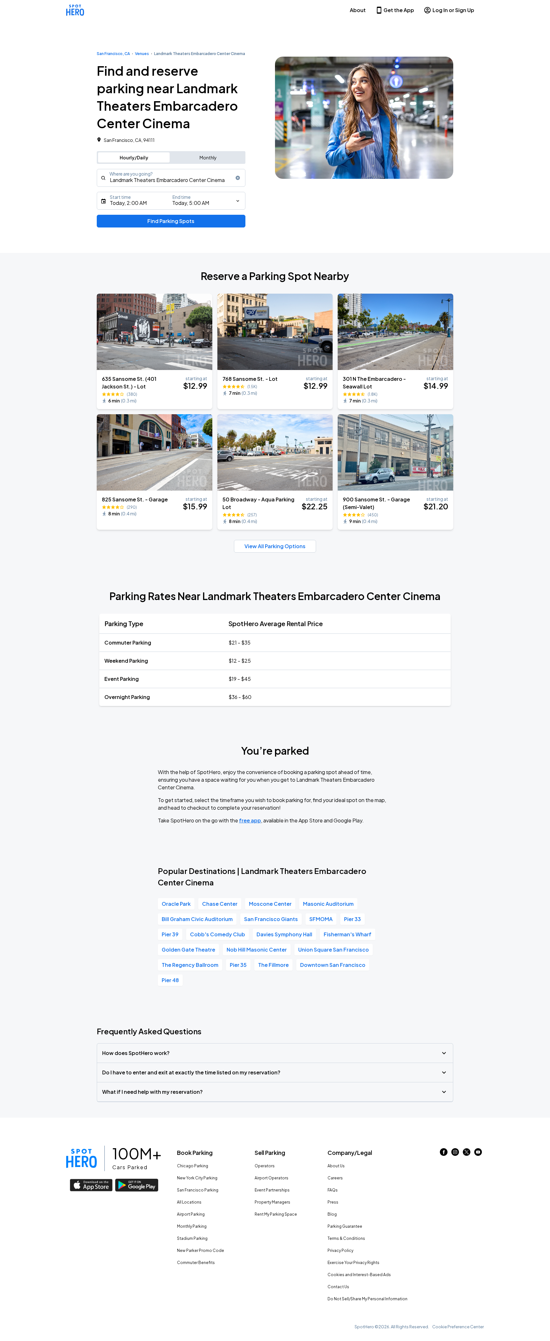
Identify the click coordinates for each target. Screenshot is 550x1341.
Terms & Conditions (346, 1238)
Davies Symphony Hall (284, 934)
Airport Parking (191, 1214)
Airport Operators (271, 1178)
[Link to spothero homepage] (81, 1158)
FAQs (333, 1190)
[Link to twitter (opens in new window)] (466, 1153)
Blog (332, 1214)
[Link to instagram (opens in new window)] (455, 1153)
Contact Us (338, 1286)
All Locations (189, 1202)
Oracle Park (176, 903)
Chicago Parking (192, 1165)
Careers (335, 1178)
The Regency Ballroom (190, 964)
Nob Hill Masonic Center (257, 949)
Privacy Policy (340, 1250)
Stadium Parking (192, 1238)
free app (250, 820)
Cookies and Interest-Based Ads (359, 1274)
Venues (142, 53)
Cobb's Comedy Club (217, 934)
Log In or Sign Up (453, 10)
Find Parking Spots (170, 221)
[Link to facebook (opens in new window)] (444, 1153)
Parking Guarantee (345, 1226)
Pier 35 (238, 964)
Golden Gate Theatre (188, 949)
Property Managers (272, 1202)
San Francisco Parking (197, 1190)
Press (333, 1202)
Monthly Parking (192, 1226)
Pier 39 (170, 934)
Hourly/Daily (134, 157)
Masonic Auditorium (328, 903)
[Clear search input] (237, 177)
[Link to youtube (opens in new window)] (478, 1153)
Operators (265, 1165)
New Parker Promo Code (200, 1250)
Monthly (208, 157)
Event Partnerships (272, 1190)
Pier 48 (170, 980)
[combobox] (171, 178)
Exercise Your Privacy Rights (353, 1262)
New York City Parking (197, 1178)
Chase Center (219, 903)
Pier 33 (352, 919)
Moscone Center (270, 903)
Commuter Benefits (196, 1262)
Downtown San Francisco (332, 964)
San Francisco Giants (271, 919)
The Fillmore (273, 964)
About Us (336, 1165)
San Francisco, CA (113, 53)
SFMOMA (321, 919)
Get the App (399, 10)
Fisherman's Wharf (347, 934)
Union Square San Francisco (333, 949)
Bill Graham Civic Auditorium (197, 919)
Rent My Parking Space (276, 1214)
